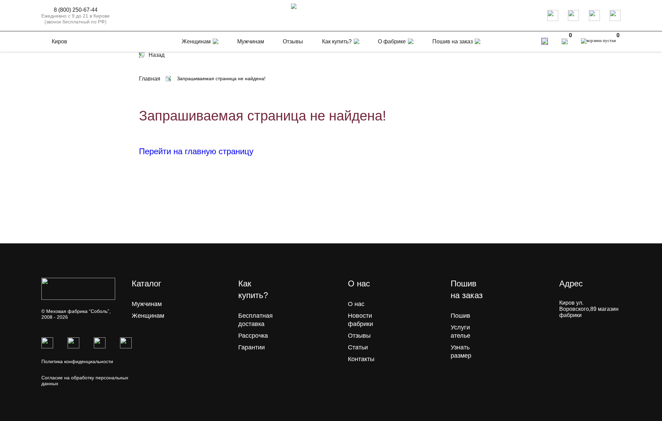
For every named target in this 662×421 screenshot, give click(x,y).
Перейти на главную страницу (196, 151)
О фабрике (392, 41)
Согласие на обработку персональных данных (84, 380)
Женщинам (148, 315)
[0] (564, 41)
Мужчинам (147, 304)
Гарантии (251, 347)
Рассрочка (253, 335)
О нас (356, 304)
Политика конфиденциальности (77, 361)
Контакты (361, 359)
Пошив (460, 315)
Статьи (358, 347)
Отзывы (359, 335)
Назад (156, 55)
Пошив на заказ (452, 41)
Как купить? (337, 41)
